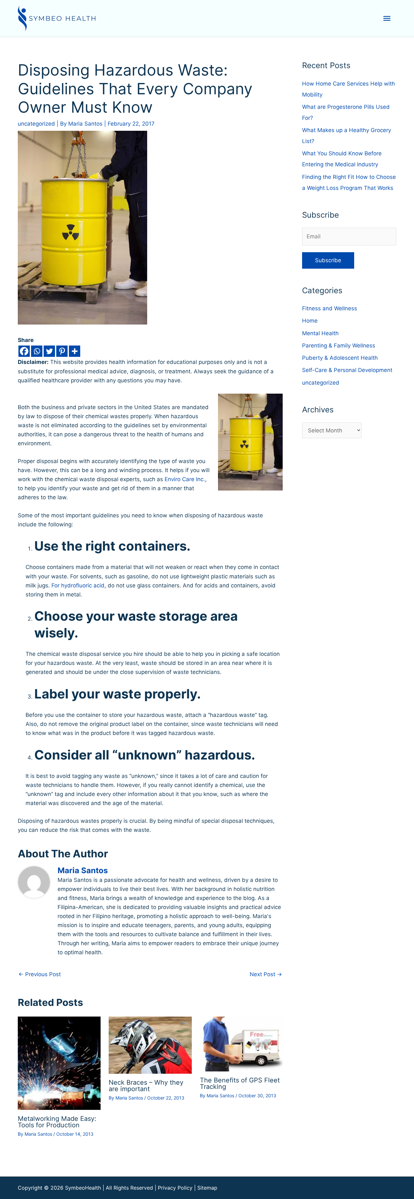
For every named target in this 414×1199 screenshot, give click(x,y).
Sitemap (207, 1187)
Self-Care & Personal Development (347, 370)
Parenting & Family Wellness (338, 345)
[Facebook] (24, 351)
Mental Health (320, 333)
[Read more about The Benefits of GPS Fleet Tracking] (241, 1043)
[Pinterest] (62, 351)
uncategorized (36, 123)
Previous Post (39, 974)
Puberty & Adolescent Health (340, 358)
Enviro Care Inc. (185, 479)
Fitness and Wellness (329, 308)
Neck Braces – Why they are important (146, 1086)
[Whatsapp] (36, 351)
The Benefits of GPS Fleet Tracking (240, 1083)
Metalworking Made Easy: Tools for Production (57, 1122)
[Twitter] (49, 351)
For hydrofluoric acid (77, 585)
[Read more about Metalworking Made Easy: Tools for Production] (59, 1062)
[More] (74, 351)
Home (310, 320)
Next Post (266, 974)
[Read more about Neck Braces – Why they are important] (150, 1044)
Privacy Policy (175, 1187)
